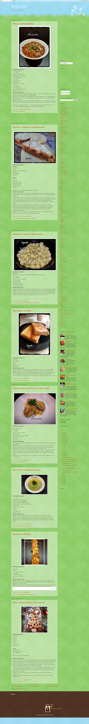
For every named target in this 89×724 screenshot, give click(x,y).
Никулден (62, 227)
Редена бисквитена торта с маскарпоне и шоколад (71, 351)
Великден (62, 150)
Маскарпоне (21, 681)
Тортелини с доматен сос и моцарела (71, 376)
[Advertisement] (35, 118)
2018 (63, 479)
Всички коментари (65, 93)
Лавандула (62, 203)
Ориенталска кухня (64, 233)
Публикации (64, 91)
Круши (61, 201)
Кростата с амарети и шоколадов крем (28, 127)
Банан (61, 125)
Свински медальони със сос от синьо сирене (31, 388)
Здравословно (63, 167)
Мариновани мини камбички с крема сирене (72, 342)
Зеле (61, 169)
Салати (61, 270)
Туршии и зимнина (64, 298)
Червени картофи (63, 310)
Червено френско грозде (65, 314)
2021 (63, 434)
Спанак (61, 282)
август (64, 443)
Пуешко (61, 259)
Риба (61, 262)
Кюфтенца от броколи (22, 534)
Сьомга (61, 285)
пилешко (62, 247)
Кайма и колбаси (63, 178)
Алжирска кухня (63, 111)
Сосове (61, 280)
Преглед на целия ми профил (56, 708)
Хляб (61, 308)
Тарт (61, 289)
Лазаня (61, 204)
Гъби (61, 155)
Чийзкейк (62, 315)
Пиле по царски (69, 401)
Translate (68, 65)
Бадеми (61, 121)
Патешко (62, 243)
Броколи (24, 302)
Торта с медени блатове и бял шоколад (28, 602)
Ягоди (61, 321)
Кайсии (61, 180)
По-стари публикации (52, 686)
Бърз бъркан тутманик (22, 310)
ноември (64, 437)
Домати (61, 160)
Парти (61, 240)
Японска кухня (63, 324)
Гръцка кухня (62, 153)
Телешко (61, 291)
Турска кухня (62, 296)
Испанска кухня (63, 173)
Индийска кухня (63, 171)
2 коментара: (26, 300)
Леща (17, 111)
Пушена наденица (63, 261)
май (63, 447)
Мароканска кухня (63, 211)
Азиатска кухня (63, 109)
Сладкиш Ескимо (69, 334)
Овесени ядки (62, 231)
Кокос (61, 192)
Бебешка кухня (19, 302)
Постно (38, 302)
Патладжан (62, 245)
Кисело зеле (62, 190)
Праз (61, 252)
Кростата (62, 199)
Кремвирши (62, 195)
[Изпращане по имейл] (33, 109)
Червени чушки (63, 312)
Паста (61, 241)
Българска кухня (63, 144)
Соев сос (61, 278)
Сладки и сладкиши (31, 218)
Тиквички (62, 292)
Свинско (24, 461)
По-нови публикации (16, 686)
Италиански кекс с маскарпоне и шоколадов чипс (71, 409)
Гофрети (61, 151)
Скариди (62, 275)
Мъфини (62, 220)
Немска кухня (62, 225)
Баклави (61, 123)
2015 (63, 484)
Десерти (18, 218)
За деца (27, 526)
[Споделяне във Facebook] (37, 109)
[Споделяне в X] (35, 109)
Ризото (61, 264)
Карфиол (62, 183)
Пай (61, 236)
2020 (63, 474)
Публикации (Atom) (21, 688)
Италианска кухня (23, 218)
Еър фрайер (62, 162)
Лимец (61, 208)
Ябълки (61, 319)
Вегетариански (63, 148)
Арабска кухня (63, 116)
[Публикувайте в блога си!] (34, 109)
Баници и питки (63, 127)
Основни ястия (22, 111)
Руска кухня (62, 268)
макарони (28, 302)
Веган (61, 146)
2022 (63, 432)
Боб (61, 139)
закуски (24, 380)
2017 (63, 480)
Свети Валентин (63, 271)
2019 (63, 477)
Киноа (61, 188)
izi (52, 706)
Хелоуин (62, 305)
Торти (26, 681)
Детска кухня (62, 158)
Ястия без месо (63, 326)
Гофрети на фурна (69, 359)
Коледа (17, 681)
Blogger (51, 715)
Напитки (62, 222)
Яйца (61, 322)
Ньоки (61, 229)
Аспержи (62, 118)
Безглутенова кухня (64, 132)
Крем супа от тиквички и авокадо (27, 469)
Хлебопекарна (63, 307)
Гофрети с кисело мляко (70, 393)
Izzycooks (19, 6)
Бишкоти (62, 137)
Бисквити (62, 136)
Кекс (61, 185)
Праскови (62, 254)
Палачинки (62, 238)
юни (64, 445)
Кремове (61, 197)
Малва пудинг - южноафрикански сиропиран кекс (71, 384)
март (64, 451)
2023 (63, 430)
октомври (65, 439)
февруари (65, 453)
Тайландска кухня (63, 287)
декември (65, 435)
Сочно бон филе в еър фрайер (71, 367)
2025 (63, 428)
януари (64, 455)
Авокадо (18, 526)
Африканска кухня (63, 120)
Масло (61, 215)
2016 (63, 482)
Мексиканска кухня (64, 217)
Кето (61, 187)
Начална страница (34, 686)
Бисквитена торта (63, 134)
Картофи (62, 181)
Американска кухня (64, 113)
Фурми (61, 303)
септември (65, 441)
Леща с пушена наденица (23, 23)
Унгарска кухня (63, 299)
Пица (61, 248)
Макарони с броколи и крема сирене (28, 234)
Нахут (61, 224)
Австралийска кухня (64, 107)
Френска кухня (63, 301)
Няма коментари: (27, 109)
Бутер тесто (62, 143)
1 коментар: (26, 378)
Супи (30, 526)
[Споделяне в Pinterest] (38, 109)
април (64, 449)
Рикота (61, 266)
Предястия (62, 255)
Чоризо (61, 317)
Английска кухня (63, 114)
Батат (61, 129)
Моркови (62, 218)
